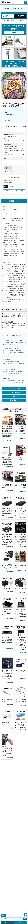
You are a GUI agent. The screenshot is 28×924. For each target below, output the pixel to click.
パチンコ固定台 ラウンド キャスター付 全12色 (7, 485)
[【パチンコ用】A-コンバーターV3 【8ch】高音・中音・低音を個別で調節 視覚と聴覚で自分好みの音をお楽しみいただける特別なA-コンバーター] (20, 527)
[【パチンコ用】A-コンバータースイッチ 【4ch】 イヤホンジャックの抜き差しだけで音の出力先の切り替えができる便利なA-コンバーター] (7, 527)
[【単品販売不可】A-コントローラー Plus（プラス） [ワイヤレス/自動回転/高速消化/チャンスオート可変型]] (20, 419)
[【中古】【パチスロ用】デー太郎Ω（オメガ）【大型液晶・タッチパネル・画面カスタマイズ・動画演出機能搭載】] (20, 602)
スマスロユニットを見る (14, 388)
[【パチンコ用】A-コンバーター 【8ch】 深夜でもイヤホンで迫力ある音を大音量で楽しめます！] (20, 501)
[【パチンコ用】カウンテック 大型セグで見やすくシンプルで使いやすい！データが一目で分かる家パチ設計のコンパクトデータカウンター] (7, 663)
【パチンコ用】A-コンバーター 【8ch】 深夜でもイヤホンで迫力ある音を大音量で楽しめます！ (20, 512)
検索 (25, 918)
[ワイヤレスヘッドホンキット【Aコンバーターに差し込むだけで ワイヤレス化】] (7, 557)
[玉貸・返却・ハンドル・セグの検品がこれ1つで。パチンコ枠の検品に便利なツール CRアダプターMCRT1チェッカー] (7, 739)
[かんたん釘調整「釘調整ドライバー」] (7, 692)
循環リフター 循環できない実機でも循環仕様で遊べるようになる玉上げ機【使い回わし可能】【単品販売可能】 (7, 461)
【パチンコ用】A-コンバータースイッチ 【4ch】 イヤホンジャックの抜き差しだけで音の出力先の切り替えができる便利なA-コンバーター (7, 539)
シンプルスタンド (6, 588)
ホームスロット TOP (5, 20)
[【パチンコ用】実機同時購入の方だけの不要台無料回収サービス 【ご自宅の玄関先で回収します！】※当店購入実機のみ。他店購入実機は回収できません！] (7, 419)
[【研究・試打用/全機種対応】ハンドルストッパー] (20, 692)
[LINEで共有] (11, 186)
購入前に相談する (14, 400)
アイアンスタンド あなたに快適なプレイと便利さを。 (20, 565)
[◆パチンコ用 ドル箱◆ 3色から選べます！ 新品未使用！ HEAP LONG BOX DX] (20, 715)
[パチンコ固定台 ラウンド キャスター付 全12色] (7, 477)
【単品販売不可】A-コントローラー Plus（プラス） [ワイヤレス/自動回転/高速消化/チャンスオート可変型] (20, 430)
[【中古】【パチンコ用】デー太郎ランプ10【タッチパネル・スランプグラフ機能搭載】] (7, 630)
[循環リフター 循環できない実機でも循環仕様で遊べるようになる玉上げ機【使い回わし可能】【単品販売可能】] (7, 450)
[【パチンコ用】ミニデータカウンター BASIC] (20, 663)
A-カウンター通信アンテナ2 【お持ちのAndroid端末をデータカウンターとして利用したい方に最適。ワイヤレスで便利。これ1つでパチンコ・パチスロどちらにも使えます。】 (20, 644)
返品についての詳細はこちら (9, 180)
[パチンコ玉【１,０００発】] (7, 715)
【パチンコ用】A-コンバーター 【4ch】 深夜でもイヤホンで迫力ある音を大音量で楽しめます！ (7, 512)
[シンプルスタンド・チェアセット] (20, 581)
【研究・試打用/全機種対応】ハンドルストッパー (20, 701)
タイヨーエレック (23, 20)
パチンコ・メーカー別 (14, 20)
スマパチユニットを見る (14, 392)
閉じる (4, 915)
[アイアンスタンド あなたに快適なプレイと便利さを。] (20, 557)
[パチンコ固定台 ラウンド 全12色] (20, 450)
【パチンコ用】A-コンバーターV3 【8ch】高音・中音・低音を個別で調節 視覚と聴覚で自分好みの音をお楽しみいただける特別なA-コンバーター (20, 539)
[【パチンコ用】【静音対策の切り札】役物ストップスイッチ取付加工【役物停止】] (20, 477)
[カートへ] (25, 914)
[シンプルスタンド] (7, 581)
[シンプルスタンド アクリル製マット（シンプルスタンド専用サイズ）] (7, 602)
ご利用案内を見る (14, 396)
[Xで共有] (6, 186)
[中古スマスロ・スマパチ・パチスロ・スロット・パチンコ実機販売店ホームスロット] (8, 2)
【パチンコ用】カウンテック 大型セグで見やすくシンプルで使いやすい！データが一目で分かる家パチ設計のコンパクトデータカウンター (7, 675)
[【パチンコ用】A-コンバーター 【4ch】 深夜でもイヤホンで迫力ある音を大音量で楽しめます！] (7, 501)
